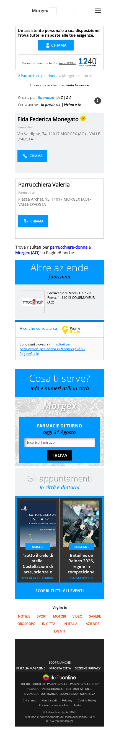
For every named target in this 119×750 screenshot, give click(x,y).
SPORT (42, 616)
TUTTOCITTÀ (74, 689)
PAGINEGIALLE (57, 684)
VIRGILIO (38, 684)
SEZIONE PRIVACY (88, 668)
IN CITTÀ (48, 623)
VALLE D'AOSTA (32, 204)
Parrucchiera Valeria (44, 184)
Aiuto (77, 705)
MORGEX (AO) (74, 133)
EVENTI (59, 631)
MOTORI (59, 616)
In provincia (51, 104)
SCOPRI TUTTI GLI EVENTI (59, 590)
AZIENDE (93, 623)
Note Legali (49, 700)
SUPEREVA (87, 694)
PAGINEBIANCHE (52, 689)
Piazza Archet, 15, (34, 199)
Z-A (68, 97)
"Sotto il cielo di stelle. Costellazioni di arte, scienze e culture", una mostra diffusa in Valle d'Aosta (38, 564)
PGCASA (32, 689)
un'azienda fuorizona (73, 85)
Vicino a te (72, 104)
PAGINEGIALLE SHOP (85, 684)
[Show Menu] (98, 10)
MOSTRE (38, 547)
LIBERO (25, 684)
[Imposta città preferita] (22, 11)
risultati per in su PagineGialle (52, 349)
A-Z (60, 97)
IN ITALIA (70, 623)
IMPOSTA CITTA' (60, 668)
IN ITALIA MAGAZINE (30, 668)
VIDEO (77, 616)
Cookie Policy (87, 700)
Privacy (67, 700)
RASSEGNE (81, 547)
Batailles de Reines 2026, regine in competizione (81, 563)
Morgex (40, 10)
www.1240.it (67, 63)
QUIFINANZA (49, 694)
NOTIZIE (24, 616)
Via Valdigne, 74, (32, 133)
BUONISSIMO (69, 694)
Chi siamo (29, 700)
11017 (54, 133)
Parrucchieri (25, 127)
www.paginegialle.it (75, 330)
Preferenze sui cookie (53, 705)
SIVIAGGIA (31, 694)
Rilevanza (46, 97)
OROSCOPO (26, 623)
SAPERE (95, 616)
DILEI (88, 689)
